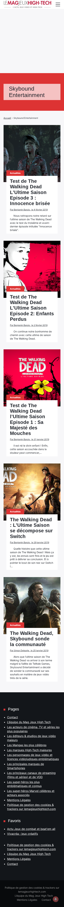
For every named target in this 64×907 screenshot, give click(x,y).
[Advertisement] (32, 32)
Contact (12, 717)
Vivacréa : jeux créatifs (22, 833)
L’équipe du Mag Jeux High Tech (29, 722)
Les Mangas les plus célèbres (26, 745)
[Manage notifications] (55, 899)
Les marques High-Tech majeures (29, 750)
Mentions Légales (19, 800)
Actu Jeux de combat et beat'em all (31, 829)
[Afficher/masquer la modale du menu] (57, 4)
